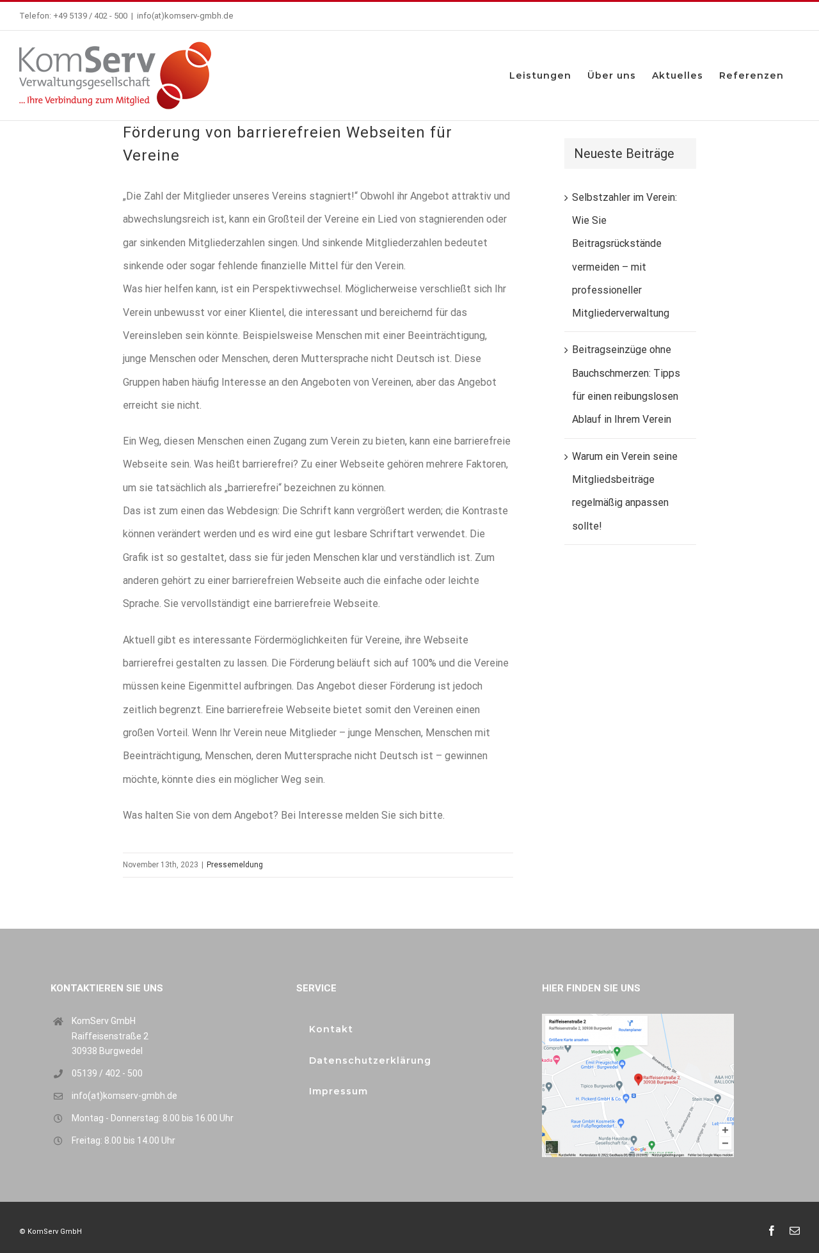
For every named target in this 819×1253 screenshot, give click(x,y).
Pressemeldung (235, 864)
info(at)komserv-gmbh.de (185, 15)
